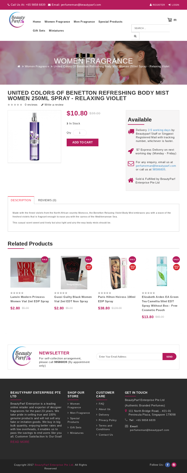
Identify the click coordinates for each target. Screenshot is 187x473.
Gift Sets (39, 30)
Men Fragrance (84, 21)
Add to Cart (82, 142)
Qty (69, 132)
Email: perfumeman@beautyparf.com (76, 4)
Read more (20, 441)
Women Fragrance (57, 21)
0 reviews (31, 104)
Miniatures (56, 30)
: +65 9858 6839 (142, 420)
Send (169, 357)
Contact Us (106, 434)
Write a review (54, 104)
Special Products (110, 21)
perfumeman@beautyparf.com (156, 165)
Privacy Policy (108, 420)
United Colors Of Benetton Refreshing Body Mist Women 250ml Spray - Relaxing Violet (111, 66)
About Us (104, 409)
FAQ (101, 403)
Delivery (104, 414)
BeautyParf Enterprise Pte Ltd (54, 464)
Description (21, 200)
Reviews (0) (47, 200)
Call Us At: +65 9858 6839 (27, 4)
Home (37, 21)
